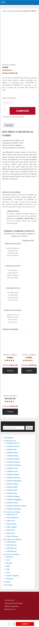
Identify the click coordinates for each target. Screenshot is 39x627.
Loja (9, 11)
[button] (7, 70)
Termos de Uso (9, 600)
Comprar (22, 110)
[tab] (8, 125)
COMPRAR (24, 624)
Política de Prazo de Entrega (13, 603)
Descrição (9, 125)
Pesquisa (5, 424)
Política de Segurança (11, 606)
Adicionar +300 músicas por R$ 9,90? (14, 117)
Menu (3, 2)
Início (5, 11)
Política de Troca (9, 609)
